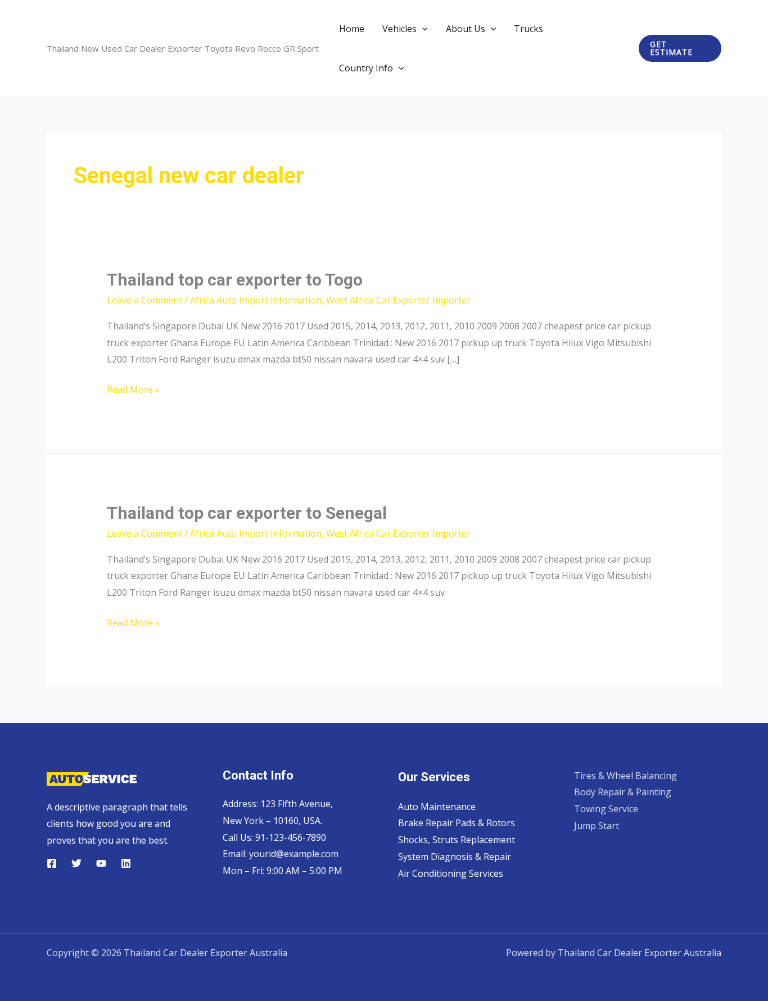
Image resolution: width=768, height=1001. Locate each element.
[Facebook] (52, 863)
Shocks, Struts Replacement (456, 840)
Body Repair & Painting (622, 792)
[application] (422, 28)
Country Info (366, 68)
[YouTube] (101, 863)
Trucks (528, 28)
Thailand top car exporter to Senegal (247, 513)
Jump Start (596, 825)
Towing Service (606, 809)
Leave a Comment (144, 300)
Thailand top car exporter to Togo (235, 279)
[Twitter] (76, 863)
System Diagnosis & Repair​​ (454, 856)
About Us (465, 28)
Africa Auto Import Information (256, 300)
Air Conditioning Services (450, 873)
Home (351, 28)
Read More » (133, 390)
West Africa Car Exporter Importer (398, 300)
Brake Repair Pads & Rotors (456, 823)
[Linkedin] (126, 863)
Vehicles (399, 28)
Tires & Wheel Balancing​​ (625, 775)
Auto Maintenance (437, 806)
